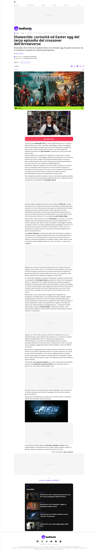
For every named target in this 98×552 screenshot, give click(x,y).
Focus (23, 33)
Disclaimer (56, 544)
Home (17, 33)
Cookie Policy (49, 544)
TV (83, 69)
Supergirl (20, 108)
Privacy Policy (43, 544)
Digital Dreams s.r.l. (34, 546)
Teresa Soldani (19, 53)
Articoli (42, 492)
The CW (16, 69)
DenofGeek (69, 452)
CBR (64, 452)
